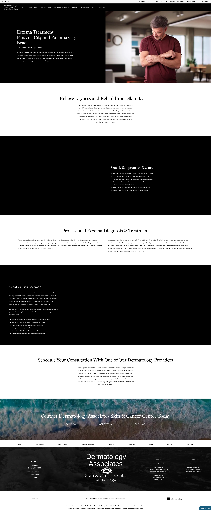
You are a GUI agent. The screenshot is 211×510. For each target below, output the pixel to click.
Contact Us (205, 508)
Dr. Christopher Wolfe (32, 58)
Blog (151, 444)
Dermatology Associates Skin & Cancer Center (31, 55)
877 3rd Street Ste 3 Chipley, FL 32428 (193, 461)
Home (18, 47)
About (20, 444)
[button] (71, 424)
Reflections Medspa (87, 444)
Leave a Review (35, 474)
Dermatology (62, 444)
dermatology (53, 55)
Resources (131, 444)
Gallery (111, 444)
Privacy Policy (35, 498)
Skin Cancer (40, 444)
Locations (190, 444)
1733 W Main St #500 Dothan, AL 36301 (158, 477)
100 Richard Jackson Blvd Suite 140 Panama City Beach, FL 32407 (158, 469)
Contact (170, 444)
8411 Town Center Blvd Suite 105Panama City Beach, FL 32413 (193, 469)
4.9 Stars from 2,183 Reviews (35, 472)
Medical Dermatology (28, 47)
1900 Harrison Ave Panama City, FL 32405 (158, 461)
